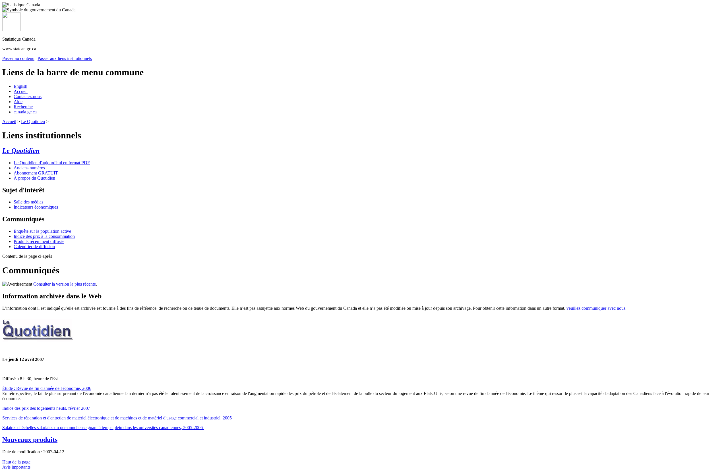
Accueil (21, 91)
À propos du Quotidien (34, 178)
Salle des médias (28, 201)
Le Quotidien (33, 121)
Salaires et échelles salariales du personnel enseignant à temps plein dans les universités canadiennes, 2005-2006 (103, 427)
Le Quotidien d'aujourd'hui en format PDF (52, 162)
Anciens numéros (29, 167)
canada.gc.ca (25, 111)
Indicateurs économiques (36, 207)
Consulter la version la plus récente (64, 284)
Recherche (23, 106)
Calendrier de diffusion (34, 246)
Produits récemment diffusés (39, 241)
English (20, 86)
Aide (18, 101)
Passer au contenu (18, 58)
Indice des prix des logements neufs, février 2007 (46, 408)
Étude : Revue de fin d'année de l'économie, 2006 (46, 388)
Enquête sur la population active (42, 231)
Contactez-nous (28, 96)
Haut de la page (16, 461)
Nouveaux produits (29, 439)
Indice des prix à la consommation (44, 236)
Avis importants (16, 467)
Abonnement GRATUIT (36, 172)
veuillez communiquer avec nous (595, 308)
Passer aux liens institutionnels (65, 58)
